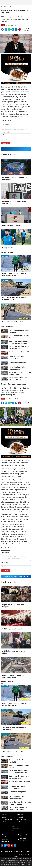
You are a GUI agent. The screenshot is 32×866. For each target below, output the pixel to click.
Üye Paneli (15, 824)
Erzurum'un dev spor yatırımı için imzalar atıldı (14, 178)
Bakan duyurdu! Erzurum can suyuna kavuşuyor (13, 676)
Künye (13, 851)
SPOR (10, 6)
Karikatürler (15, 831)
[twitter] (6, 29)
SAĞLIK (4, 821)
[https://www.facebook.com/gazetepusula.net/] (2, 845)
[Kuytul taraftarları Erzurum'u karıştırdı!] (16, 594)
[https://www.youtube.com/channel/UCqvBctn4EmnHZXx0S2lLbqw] (12, 845)
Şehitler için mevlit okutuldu (13, 629)
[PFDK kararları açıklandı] (16, 215)
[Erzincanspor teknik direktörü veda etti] (16, 43)
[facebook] (2, 29)
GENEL (4, 817)
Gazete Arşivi (15, 828)
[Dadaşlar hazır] (16, 237)
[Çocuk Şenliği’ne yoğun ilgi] (16, 416)
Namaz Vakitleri (5, 841)
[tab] (5, 125)
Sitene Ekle (7, 851)
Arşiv (13, 826)
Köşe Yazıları (8, 819)
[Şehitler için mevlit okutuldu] (16, 618)
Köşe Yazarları (5, 824)
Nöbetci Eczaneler (6, 839)
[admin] (15, 845)
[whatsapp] (9, 29)
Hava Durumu (4, 834)
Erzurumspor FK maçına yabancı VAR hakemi (14, 202)
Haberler (5, 6)
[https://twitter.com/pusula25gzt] (5, 845)
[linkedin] (16, 29)
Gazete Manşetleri (6, 836)
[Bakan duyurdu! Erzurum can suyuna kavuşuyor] (16, 665)
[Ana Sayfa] (1, 6)
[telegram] (12, 29)
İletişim (17, 851)
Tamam (28, 864)
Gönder (5, 143)
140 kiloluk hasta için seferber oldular (13, 652)
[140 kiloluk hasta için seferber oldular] (16, 640)
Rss (2, 851)
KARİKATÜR (20, 817)
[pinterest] (19, 29)
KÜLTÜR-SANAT (21, 819)
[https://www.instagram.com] (8, 845)
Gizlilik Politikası (25, 851)
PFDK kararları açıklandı (11, 226)
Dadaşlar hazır (7, 248)
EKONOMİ (20, 815)
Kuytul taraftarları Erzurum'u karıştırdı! (13, 606)
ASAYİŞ (4, 815)
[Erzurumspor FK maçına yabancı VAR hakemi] (16, 191)
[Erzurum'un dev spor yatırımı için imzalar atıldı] (16, 167)
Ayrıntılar (23, 864)
